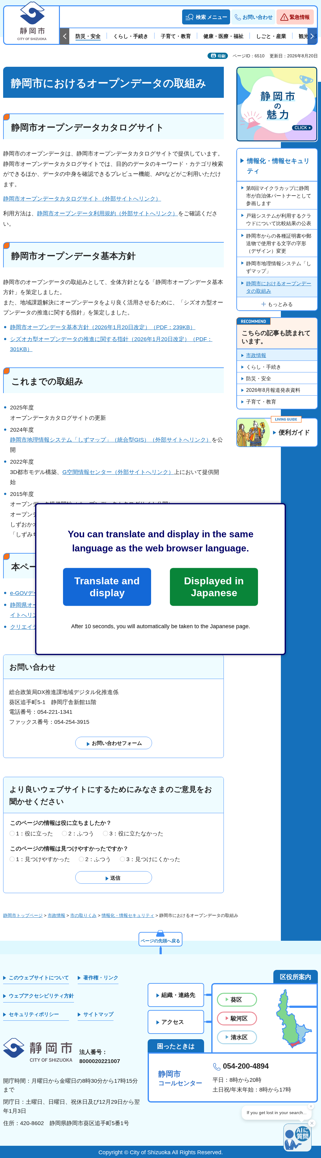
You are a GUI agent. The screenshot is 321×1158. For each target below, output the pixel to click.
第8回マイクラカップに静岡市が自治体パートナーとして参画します (278, 196)
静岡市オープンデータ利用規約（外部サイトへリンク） (107, 213)
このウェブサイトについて (39, 977)
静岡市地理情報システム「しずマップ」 (278, 267)
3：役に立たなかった (136, 833)
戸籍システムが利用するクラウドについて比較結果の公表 (278, 219)
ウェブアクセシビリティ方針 (41, 995)
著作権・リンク (100, 977)
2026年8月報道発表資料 (273, 390)
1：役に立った (34, 833)
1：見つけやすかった (43, 859)
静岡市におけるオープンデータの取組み (278, 287)
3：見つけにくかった (153, 859)
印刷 (221, 56)
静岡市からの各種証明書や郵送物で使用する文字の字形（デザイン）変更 (278, 243)
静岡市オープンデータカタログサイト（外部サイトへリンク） (82, 199)
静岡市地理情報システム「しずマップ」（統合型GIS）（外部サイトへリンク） (111, 440)
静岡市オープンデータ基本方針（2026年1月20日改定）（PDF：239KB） (103, 327)
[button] (206, 16)
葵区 (236, 1000)
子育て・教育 (261, 401)
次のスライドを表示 (312, 36)
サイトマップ (98, 1014)
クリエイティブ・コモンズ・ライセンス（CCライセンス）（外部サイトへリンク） (115, 627)
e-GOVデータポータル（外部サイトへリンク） (69, 593)
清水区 (239, 1037)
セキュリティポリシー (34, 1014)
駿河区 (239, 1018)
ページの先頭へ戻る (160, 940)
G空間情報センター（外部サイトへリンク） (118, 472)
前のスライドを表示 (64, 36)
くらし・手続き (263, 367)
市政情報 (256, 355)
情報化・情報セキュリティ (278, 165)
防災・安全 (258, 378)
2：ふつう (81, 833)
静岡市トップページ (23, 915)
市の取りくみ (83, 915)
